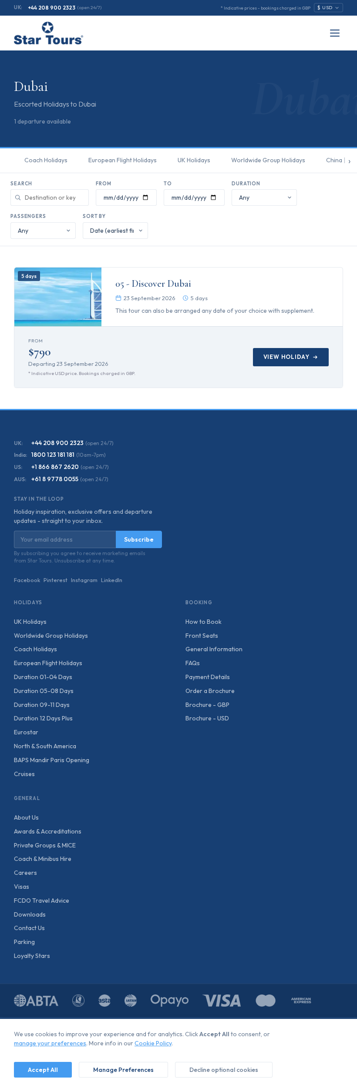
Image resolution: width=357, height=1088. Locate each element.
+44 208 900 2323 (51, 7)
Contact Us (29, 928)
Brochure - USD (207, 718)
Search (21, 184)
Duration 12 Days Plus (43, 718)
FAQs (192, 663)
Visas (21, 886)
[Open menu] (335, 33)
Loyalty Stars (32, 956)
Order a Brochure (210, 691)
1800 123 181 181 (52, 455)
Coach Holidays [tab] (45, 160)
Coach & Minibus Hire (42, 859)
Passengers (28, 216)
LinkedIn (111, 579)
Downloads (30, 914)
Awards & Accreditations (47, 831)
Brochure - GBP (207, 705)
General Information (213, 649)
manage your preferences (50, 1043)
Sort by (94, 216)
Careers (25, 873)
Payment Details (207, 677)
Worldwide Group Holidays (51, 635)
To (168, 184)
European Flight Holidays (48, 663)
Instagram (84, 579)
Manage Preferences (123, 1070)
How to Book (203, 622)
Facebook (27, 579)
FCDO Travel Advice (41, 900)
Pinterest (55, 579)
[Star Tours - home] (48, 33)
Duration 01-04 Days (43, 677)
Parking (24, 942)
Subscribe (139, 539)
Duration (246, 184)
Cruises (24, 774)
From (103, 184)
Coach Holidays (35, 649)
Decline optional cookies (223, 1070)
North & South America (45, 746)
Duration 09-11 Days (42, 705)
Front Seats (201, 635)
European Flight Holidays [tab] (122, 160)
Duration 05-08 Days (44, 691)
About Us (26, 817)
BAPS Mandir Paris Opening (51, 760)
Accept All (43, 1070)
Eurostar (26, 732)
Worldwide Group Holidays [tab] (268, 160)
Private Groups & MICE (45, 845)
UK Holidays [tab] (194, 160)
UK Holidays (30, 622)
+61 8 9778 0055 (54, 479)
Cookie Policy (153, 1043)
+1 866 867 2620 (55, 467)
